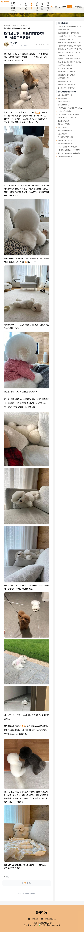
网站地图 (78, 7)
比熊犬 (23, 25)
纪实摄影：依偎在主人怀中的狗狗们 (69, 150)
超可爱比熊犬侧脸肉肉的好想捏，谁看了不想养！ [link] (17, 28)
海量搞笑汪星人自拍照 (65, 140)
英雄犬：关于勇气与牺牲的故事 (68, 147)
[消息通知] (59, 6)
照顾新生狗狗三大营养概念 (66, 75)
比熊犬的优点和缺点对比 (66, 55)
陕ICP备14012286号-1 (31, 925)
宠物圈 (42, 6)
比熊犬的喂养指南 (63, 30)
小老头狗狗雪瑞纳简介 (65, 156)
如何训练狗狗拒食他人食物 (66, 84)
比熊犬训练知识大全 (64, 78)
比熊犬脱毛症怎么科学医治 (66, 71)
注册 (69, 7)
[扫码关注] (56, 6)
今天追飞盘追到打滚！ (65, 101)
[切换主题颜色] (52, 7)
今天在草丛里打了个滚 (65, 95)
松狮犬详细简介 (63, 134)
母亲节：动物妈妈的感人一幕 (67, 117)
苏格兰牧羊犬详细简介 (65, 130)
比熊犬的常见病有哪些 (65, 65)
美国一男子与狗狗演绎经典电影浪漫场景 (70, 153)
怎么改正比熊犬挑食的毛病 (66, 88)
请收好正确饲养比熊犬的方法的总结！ (70, 42)
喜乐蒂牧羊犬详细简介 (65, 143)
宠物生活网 (7, 25)
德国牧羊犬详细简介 (64, 124)
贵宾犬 (22, 726)
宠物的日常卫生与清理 (65, 68)
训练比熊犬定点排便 (64, 81)
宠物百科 (15, 25)
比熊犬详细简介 (63, 127)
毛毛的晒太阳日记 (63, 105)
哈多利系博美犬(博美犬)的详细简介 (69, 114)
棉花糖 (37, 112)
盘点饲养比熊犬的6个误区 (66, 39)
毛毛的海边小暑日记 (64, 98)
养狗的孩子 (14, 43)
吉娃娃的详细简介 (63, 121)
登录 (64, 7)
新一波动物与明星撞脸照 (65, 137)
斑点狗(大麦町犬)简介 (65, 111)
